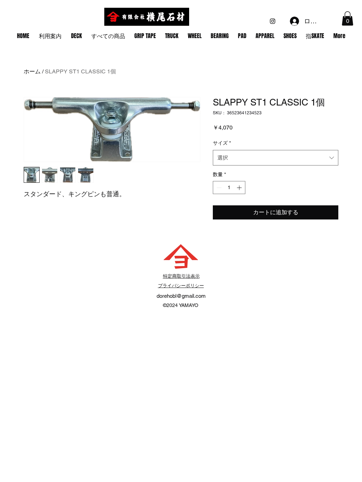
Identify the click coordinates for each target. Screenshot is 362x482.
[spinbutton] (229, 187)
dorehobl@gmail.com (181, 296)
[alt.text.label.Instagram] (272, 21)
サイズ (222, 143)
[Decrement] (218, 187)
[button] (347, 18)
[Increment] (239, 187)
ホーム (32, 71)
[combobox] (275, 157)
